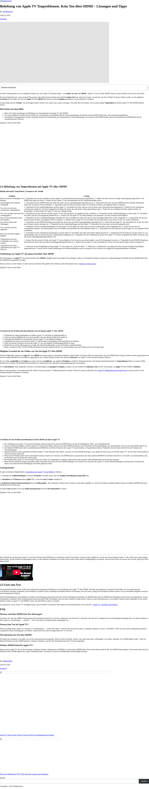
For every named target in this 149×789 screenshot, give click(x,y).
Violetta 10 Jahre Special (87, 264)
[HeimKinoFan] (6, 1)
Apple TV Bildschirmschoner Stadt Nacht (112, 370)
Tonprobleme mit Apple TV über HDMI (39, 472)
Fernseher (3, 19)
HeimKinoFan (8, 12)
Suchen (2, 778)
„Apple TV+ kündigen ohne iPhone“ (105, 605)
